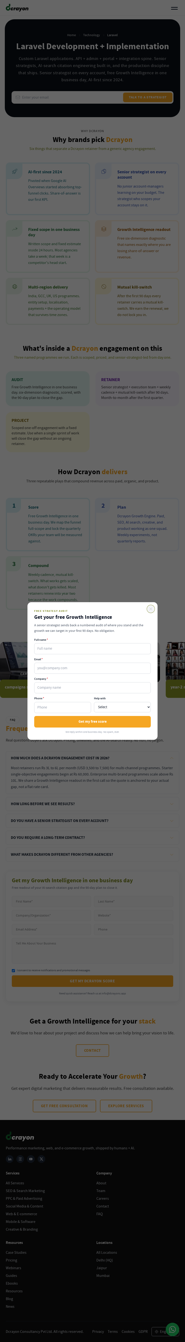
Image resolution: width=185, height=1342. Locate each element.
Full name (41, 640)
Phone (39, 698)
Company (41, 679)
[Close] (151, 609)
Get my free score (93, 721)
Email (38, 659)
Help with (100, 698)
